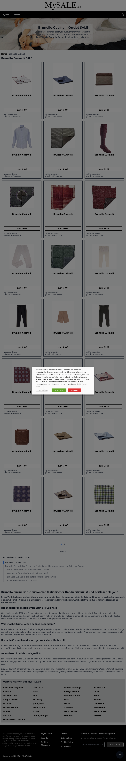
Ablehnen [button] (74, 390)
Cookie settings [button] (41, 390)
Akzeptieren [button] (59, 390)
